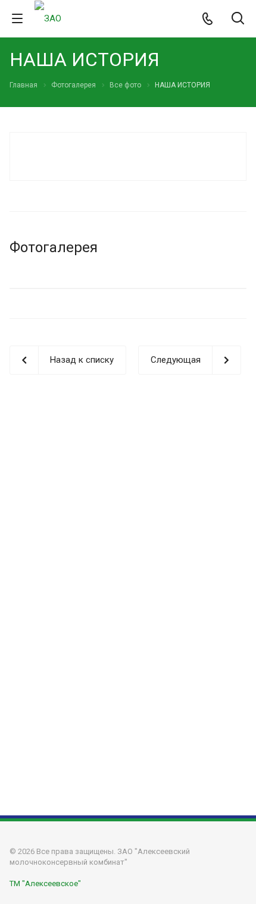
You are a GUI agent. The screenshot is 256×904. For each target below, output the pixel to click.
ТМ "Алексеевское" (45, 883)
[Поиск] (238, 19)
